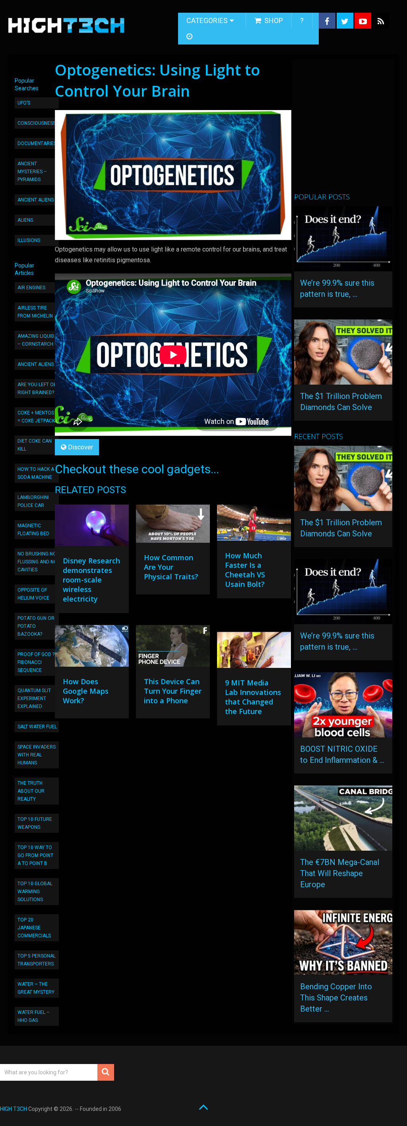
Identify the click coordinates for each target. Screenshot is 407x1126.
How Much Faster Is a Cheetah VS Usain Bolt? (245, 570)
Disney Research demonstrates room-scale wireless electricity (91, 580)
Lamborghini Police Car (33, 501)
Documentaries (36, 143)
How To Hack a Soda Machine (35, 473)
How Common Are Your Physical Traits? (171, 567)
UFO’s (23, 103)
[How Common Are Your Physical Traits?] (173, 526)
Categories (207, 20)
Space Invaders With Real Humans (36, 755)
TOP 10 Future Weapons (34, 823)
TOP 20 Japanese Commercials (34, 927)
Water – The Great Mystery (35, 988)
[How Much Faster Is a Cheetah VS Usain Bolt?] (254, 525)
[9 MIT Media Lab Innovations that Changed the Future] (254, 648)
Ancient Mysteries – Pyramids (32, 171)
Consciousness (36, 123)
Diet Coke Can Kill (34, 445)
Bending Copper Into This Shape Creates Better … (336, 998)
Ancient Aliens (35, 200)
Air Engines (31, 287)
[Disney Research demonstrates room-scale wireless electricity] (92, 527)
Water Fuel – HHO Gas (33, 1016)
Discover (80, 447)
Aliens (25, 220)
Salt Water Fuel (37, 726)
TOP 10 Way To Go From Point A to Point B (35, 855)
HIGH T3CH (13, 1109)
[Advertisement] (350, 129)
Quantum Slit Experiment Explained (34, 698)
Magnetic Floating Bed (33, 529)
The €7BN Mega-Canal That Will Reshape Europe (339, 873)
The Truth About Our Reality (31, 791)
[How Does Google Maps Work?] (92, 648)
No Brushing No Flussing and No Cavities (37, 562)
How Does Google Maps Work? (86, 691)
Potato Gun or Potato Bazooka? (35, 626)
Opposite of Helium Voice (33, 594)
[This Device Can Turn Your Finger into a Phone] (173, 648)
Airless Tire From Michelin (35, 312)
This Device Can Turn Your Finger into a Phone (173, 691)
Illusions (28, 240)
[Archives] (190, 36)
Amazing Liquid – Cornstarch (35, 340)
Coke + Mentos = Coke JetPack (36, 417)
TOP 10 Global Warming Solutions (34, 891)
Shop (273, 20)
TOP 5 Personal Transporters (36, 960)
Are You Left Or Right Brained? (37, 388)
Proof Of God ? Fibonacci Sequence (35, 662)
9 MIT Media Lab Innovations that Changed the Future (253, 697)
